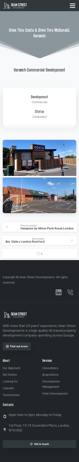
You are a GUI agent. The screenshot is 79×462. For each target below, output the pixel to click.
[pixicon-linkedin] (58, 292)
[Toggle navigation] (72, 6)
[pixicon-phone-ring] (70, 292)
